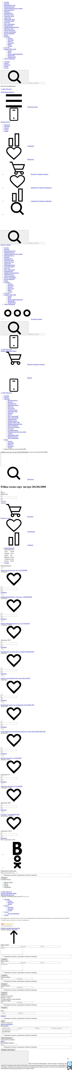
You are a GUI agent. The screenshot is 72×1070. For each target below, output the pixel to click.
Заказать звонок (8, 351)
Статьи (10, 910)
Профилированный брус (11, 27)
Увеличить (30, 479)
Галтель (10, 38)
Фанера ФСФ (12, 57)
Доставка (7, 61)
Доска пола (7, 18)
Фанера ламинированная (15, 54)
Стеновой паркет (9, 21)
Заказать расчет (5, 122)
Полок (6, 35)
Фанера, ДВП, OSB (10, 49)
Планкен (6, 11)
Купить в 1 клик (5, 518)
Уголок (10, 46)
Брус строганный (9, 24)
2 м (2, 501)
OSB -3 (10, 51)
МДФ (9, 52)
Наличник (11, 40)
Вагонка (6, 3)
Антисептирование (13, 913)
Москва (29, 378)
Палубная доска (9, 14)
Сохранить (4, 959)
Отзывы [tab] (6, 563)
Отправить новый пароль (8, 1049)
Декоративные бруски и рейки (13, 8)
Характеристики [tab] (9, 548)
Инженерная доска (9, 5)
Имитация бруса (9, 10)
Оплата (6, 63)
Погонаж (7, 36)
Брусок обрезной (9, 33)
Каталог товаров (6, 245)
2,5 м (4, 501)
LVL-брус (7, 47)
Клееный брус (8, 13)
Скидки (6, 2)
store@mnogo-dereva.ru (7, 92)
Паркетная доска (9, 7)
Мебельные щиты (9, 19)
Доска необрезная (9, 58)
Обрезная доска (9, 29)
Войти (3, 1021)
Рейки (9, 44)
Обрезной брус (8, 25)
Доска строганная (9, 30)
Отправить (4, 878)
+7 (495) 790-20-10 (6, 89)
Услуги (6, 68)
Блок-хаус (7, 22)
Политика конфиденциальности (10, 928)
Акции (6, 66)
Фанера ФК (11, 55)
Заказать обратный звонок (8, 893)
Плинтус (10, 41)
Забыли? (3, 1016)
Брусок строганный (10, 32)
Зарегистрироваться (7, 1024)
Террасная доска (9, 16)
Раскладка (11, 43)
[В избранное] (14, 585)
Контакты (7, 65)
